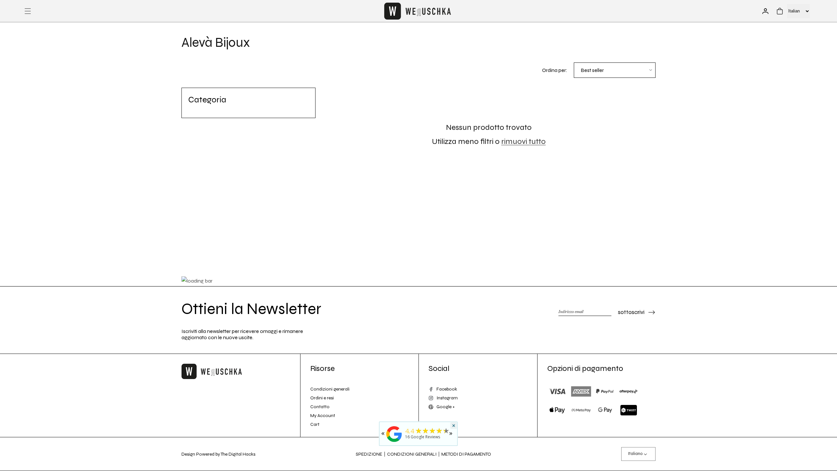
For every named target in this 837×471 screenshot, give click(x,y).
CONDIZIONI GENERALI (411, 454)
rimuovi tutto (523, 141)
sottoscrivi (631, 312)
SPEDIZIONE (369, 454)
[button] (28, 11)
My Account (322, 415)
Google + (445, 407)
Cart (314, 424)
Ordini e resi (322, 398)
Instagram (447, 398)
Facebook (446, 389)
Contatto (320, 407)
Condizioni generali (330, 389)
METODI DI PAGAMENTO (466, 454)
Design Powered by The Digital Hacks (218, 454)
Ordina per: (554, 70)
